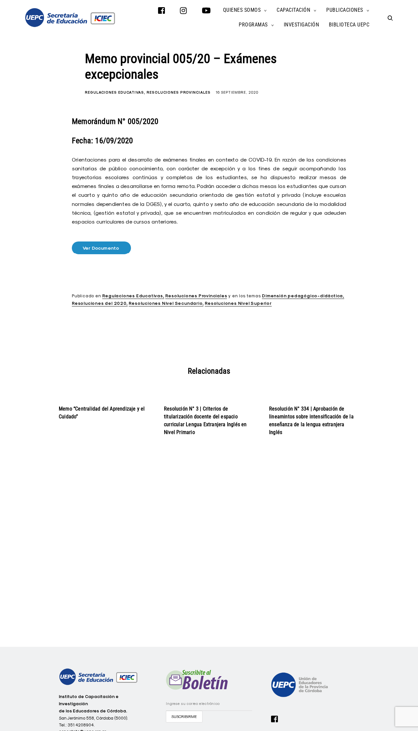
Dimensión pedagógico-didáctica (302, 296)
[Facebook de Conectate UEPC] (274, 718)
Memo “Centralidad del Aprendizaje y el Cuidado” (102, 413)
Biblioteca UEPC (349, 25)
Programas (253, 25)
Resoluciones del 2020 (99, 303)
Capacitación (293, 10)
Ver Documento (102, 248)
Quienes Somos (242, 10)
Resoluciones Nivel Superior (238, 303)
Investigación (301, 25)
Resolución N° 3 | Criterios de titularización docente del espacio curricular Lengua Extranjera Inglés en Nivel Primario (205, 420)
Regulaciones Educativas (114, 92)
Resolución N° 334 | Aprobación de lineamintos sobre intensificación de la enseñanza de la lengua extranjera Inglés (311, 420)
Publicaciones (344, 10)
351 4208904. (81, 724)
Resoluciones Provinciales (179, 92)
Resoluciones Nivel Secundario (165, 303)
